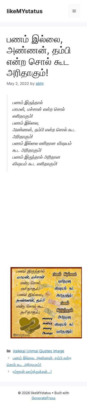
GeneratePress (44, 398)
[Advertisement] (43, 221)
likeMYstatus (25, 11)
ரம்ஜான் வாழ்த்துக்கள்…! (32, 371)
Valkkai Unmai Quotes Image (38, 351)
